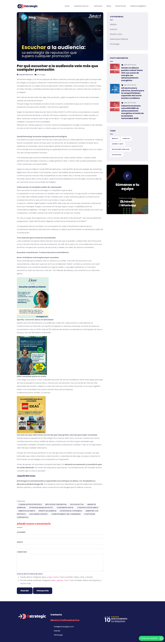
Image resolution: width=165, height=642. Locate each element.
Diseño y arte (116, 34)
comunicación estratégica (30, 504)
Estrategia (41, 75)
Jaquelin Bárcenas (26, 75)
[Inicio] (27, 6)
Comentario (22, 552)
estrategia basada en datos (41, 507)
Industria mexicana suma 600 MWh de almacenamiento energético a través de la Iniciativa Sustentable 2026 (132, 112)
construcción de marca (87, 507)
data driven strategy (39, 514)
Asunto (20, 542)
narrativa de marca (27, 511)
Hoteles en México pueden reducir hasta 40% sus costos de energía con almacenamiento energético (132, 74)
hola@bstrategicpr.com (64, 626)
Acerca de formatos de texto (30, 574)
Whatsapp (128, 205)
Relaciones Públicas (119, 39)
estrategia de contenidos (71, 511)
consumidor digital (65, 507)
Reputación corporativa (55, 504)
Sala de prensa (130, 65)
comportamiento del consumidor (66, 514)
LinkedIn (128, 201)
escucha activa (77, 504)
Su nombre (21, 532)
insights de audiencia (47, 511)
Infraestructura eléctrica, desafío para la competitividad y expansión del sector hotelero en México (132, 93)
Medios (113, 24)
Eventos (113, 29)
